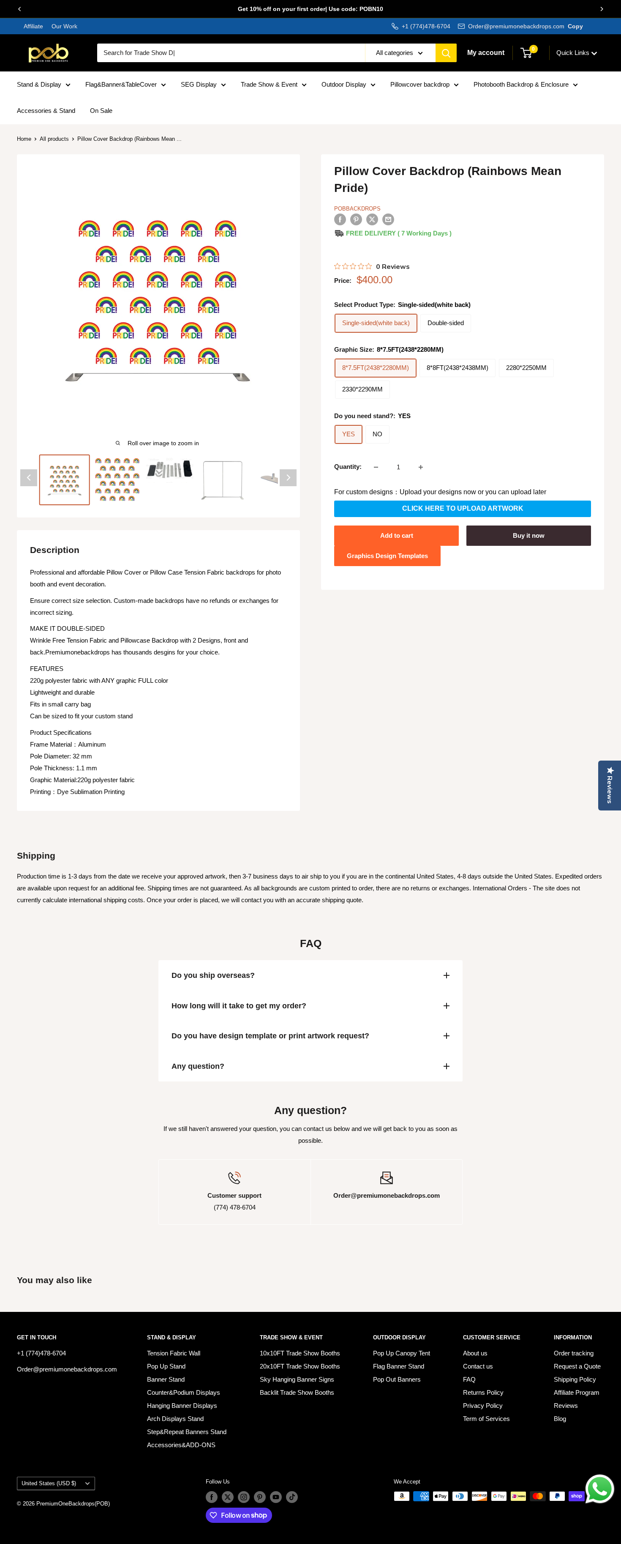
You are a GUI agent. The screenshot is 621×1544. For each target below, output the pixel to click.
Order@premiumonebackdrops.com (516, 26)
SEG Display (199, 84)
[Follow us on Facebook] (212, 1497)
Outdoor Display (343, 84)
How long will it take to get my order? (239, 1006)
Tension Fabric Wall (173, 1353)
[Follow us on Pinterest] (260, 1497)
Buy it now (529, 535)
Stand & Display (39, 84)
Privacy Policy (483, 1405)
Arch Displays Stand (175, 1418)
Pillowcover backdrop (419, 84)
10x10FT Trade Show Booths (300, 1353)
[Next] (601, 9)
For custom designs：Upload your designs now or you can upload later (440, 492)
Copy (575, 26)
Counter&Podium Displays (183, 1392)
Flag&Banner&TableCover (121, 84)
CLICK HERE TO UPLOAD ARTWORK (462, 508)
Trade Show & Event (269, 84)
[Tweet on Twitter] (372, 219)
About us (475, 1353)
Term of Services (486, 1418)
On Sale (101, 110)
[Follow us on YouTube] (276, 1497)
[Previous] (19, 9)
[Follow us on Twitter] (228, 1497)
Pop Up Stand (166, 1366)
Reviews (566, 1405)
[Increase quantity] (421, 467)
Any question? (198, 1066)
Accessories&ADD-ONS (181, 1444)
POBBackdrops (357, 208)
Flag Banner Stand (398, 1366)
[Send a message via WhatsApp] (600, 1489)
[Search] (446, 53)
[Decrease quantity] (376, 467)
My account (485, 52)
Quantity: (348, 467)
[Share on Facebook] (340, 219)
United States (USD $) (49, 1483)
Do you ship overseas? (213, 975)
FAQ (469, 1379)
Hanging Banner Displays (182, 1405)
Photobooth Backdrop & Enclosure (521, 84)
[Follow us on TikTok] (292, 1497)
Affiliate (33, 26)
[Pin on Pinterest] (356, 219)
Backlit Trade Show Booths (297, 1392)
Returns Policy (483, 1392)
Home (24, 139)
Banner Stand (166, 1379)
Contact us (478, 1366)
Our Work (63, 26)
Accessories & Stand (46, 110)
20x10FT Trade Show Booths (300, 1366)
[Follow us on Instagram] (244, 1497)
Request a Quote (577, 1366)
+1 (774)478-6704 (426, 26)
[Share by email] (388, 219)
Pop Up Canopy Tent (401, 1353)
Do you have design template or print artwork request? (270, 1036)
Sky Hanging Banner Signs (297, 1379)
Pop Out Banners (397, 1379)
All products (54, 139)
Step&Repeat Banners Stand (186, 1431)
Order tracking (574, 1353)
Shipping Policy (575, 1379)
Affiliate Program (576, 1392)
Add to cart (396, 535)
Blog (560, 1418)
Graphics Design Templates (387, 555)
